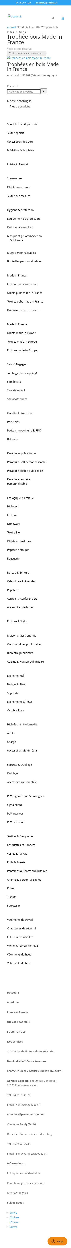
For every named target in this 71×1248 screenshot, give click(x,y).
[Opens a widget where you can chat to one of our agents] (57, 1241)
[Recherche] (43, 91)
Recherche (13, 86)
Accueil (11, 27)
